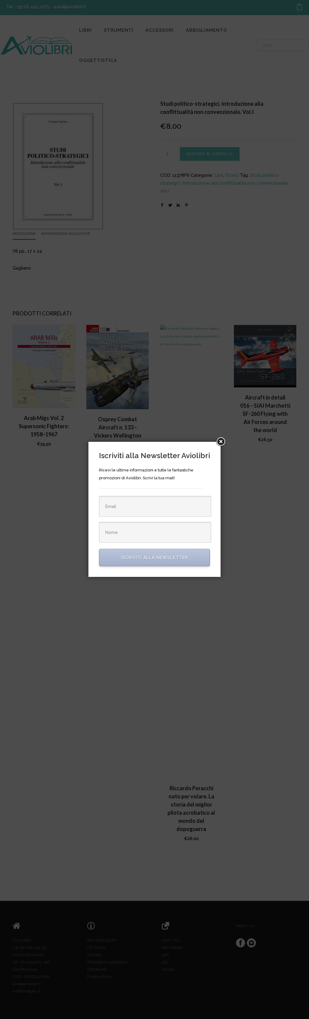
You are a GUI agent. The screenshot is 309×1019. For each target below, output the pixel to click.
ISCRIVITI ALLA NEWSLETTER (154, 557)
